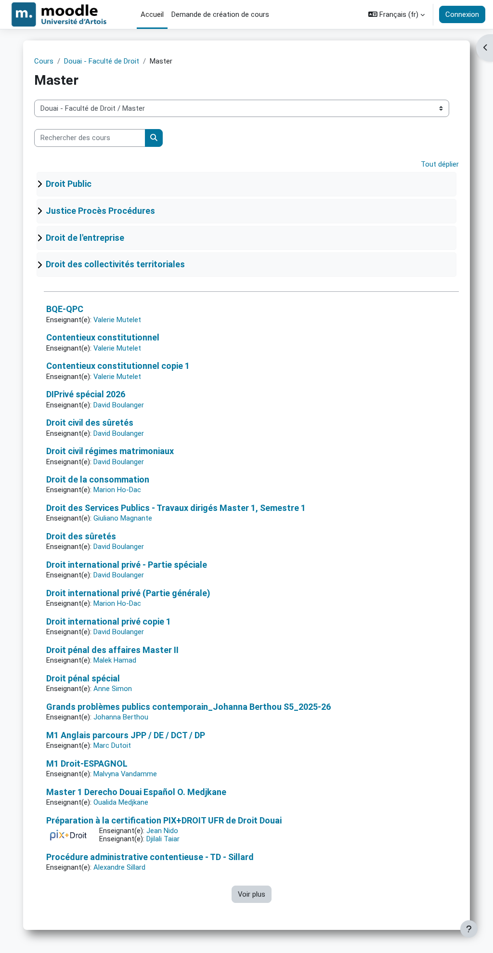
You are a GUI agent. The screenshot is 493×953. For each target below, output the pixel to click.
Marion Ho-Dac (117, 489)
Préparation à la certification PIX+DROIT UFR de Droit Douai (164, 820)
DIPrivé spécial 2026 (85, 394)
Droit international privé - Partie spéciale (126, 565)
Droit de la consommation (97, 479)
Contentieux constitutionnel (102, 337)
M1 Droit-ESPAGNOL (87, 763)
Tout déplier (440, 164)
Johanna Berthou (120, 717)
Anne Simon (112, 688)
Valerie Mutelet (117, 319)
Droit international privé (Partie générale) (128, 593)
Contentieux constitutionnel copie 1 (118, 366)
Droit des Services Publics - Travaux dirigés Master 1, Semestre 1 (176, 508)
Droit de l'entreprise (85, 238)
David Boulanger (118, 405)
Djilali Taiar (163, 839)
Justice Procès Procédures (100, 211)
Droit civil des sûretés (89, 423)
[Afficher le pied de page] (469, 929)
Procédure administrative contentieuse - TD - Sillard (150, 857)
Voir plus (251, 894)
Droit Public (68, 184)
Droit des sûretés (81, 536)
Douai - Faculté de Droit (101, 61)
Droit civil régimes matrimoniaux (110, 451)
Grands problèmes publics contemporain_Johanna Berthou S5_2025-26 (188, 707)
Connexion (462, 14)
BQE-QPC (64, 309)
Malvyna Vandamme (125, 774)
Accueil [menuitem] (152, 14)
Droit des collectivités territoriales (115, 264)
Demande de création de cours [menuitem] (220, 14)
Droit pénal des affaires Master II (112, 650)
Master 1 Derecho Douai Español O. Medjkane (136, 792)
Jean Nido (162, 830)
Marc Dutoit (112, 745)
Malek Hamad (114, 660)
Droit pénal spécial (83, 678)
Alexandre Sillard (119, 867)
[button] (396, 14)
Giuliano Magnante (122, 518)
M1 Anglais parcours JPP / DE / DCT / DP (125, 735)
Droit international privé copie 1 (108, 621)
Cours (43, 61)
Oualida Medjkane (120, 802)
